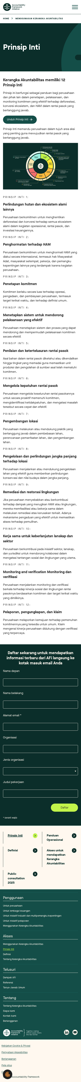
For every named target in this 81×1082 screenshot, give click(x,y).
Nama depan (11, 671)
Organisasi (10, 737)
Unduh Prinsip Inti (17, 119)
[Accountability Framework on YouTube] (75, 1032)
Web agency (65, 1057)
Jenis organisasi (13, 760)
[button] (7, 1074)
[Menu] (75, 8)
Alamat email (12, 715)
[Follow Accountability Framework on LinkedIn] (66, 1032)
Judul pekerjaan (13, 782)
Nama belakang (13, 693)
